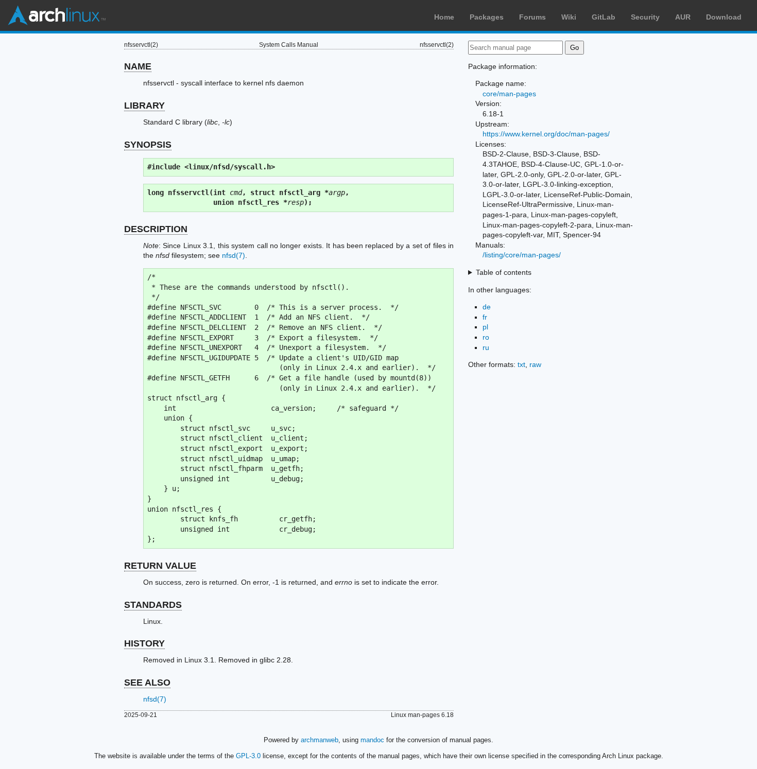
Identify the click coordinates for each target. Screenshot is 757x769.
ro (486, 337)
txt (521, 364)
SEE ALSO (147, 682)
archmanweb (319, 740)
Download (724, 17)
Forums (532, 17)
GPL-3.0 (248, 756)
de (487, 307)
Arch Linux (57, 15)
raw (535, 364)
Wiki (568, 17)
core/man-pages (509, 94)
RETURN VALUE (160, 566)
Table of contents (503, 272)
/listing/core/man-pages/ (522, 255)
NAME (137, 66)
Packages (487, 17)
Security (645, 17)
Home (444, 17)
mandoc (372, 740)
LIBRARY (144, 105)
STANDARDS (153, 605)
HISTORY (144, 643)
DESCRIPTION (155, 229)
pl (485, 327)
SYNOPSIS (147, 144)
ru (486, 347)
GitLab (603, 17)
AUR (683, 17)
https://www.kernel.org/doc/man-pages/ (546, 134)
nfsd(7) (233, 255)
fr (485, 317)
